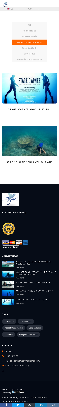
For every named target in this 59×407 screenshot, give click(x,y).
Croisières (29, 54)
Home (5, 397)
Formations (29, 31)
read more (20, 267)
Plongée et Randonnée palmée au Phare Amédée (34, 263)
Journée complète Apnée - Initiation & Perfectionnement (36, 273)
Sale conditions (39, 397)
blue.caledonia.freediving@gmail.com (23, 360)
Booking (14, 397)
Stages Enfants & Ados (29, 42)
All (29, 25)
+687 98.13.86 (11, 356)
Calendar (24, 397)
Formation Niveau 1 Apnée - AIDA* (34, 282)
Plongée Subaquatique (29, 59)
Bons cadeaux (29, 48)
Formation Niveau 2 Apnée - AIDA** (34, 291)
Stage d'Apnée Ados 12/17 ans (31, 300)
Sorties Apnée (29, 36)
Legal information (11, 401)
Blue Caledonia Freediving (17, 365)
